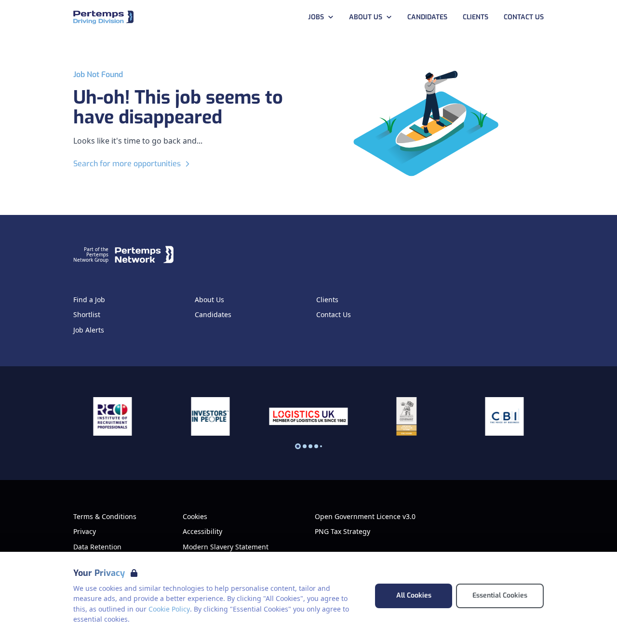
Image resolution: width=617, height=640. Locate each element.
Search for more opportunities (127, 164)
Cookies (195, 516)
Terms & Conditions (104, 516)
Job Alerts (88, 330)
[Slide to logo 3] (316, 446)
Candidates (427, 17)
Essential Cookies (499, 595)
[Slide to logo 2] (310, 446)
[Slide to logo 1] (305, 446)
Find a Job (89, 299)
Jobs (316, 17)
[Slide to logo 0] (298, 446)
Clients (475, 17)
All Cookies (413, 595)
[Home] (103, 17)
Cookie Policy (169, 608)
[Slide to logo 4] (321, 446)
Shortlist (86, 314)
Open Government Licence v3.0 (365, 516)
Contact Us (524, 17)
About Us (365, 17)
